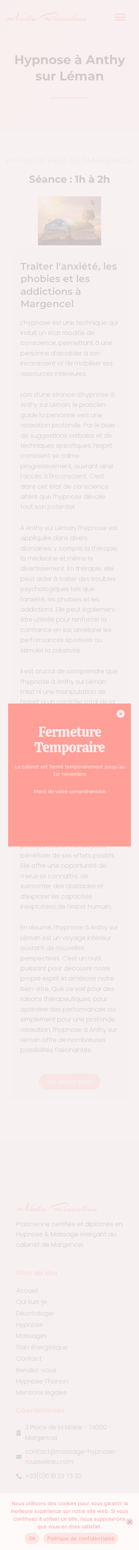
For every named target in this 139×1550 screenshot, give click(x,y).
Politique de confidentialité (80, 1538)
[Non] (129, 1522)
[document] (69, 775)
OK (32, 1538)
